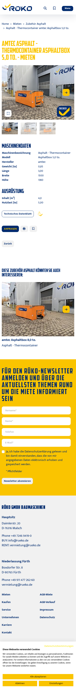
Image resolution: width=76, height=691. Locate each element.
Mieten (17, 24)
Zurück (8, 243)
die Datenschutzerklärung (35, 451)
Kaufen (6, 602)
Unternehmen (10, 617)
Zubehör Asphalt (36, 24)
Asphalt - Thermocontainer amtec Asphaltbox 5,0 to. (37, 28)
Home (5, 24)
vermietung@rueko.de (25, 545)
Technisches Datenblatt (18, 214)
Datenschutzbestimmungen (58, 646)
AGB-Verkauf (47, 602)
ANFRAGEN (10, 229)
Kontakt (7, 632)
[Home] (17, 7)
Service (6, 609)
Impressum (47, 609)
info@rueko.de (18, 540)
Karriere (7, 625)
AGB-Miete (46, 594)
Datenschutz (47, 617)
